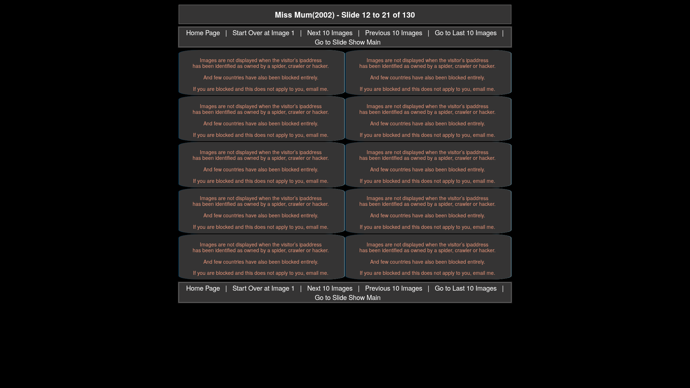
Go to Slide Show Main (348, 41)
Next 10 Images (330, 32)
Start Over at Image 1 (264, 32)
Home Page (203, 32)
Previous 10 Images (393, 32)
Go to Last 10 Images (466, 32)
